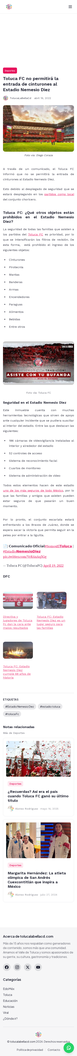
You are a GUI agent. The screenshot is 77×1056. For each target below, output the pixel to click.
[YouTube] (38, 967)
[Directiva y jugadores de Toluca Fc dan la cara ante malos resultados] (18, 600)
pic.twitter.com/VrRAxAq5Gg (25, 557)
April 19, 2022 (53, 566)
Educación (10, 1001)
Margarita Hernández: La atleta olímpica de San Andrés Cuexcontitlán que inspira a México (37, 880)
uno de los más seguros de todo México (33, 490)
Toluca (7, 995)
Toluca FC (35, 234)
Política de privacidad (30, 1049)
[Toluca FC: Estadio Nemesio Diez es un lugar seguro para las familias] (52, 600)
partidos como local (59, 194)
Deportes (10, 70)
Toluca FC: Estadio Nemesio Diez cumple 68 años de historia (17, 672)
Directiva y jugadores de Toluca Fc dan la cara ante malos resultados (17, 622)
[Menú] (70, 6)
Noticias (8, 1007)
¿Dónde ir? (10, 1018)
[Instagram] (17, 967)
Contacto (54, 1049)
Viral (6, 1012)
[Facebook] (6, 967)
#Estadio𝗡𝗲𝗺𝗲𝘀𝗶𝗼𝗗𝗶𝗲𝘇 (22, 551)
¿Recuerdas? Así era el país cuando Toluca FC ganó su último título (38, 796)
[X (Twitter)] (27, 967)
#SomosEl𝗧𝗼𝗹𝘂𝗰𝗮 (58, 546)
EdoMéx (8, 989)
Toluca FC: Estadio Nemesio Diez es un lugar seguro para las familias (51, 622)
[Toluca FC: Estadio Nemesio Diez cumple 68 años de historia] (18, 650)
